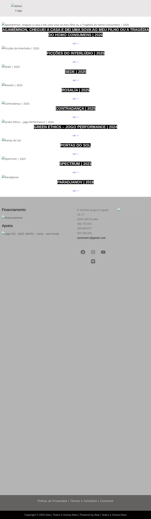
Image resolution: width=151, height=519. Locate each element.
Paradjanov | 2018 (75, 182)
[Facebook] (83, 252)
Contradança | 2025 (75, 108)
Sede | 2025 (75, 72)
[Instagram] (93, 252)
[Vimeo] (93, 261)
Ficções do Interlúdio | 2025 (75, 53)
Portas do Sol (75, 145)
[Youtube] (103, 252)
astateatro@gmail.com (91, 237)
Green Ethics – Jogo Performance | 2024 (75, 127)
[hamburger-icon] (136, 8)
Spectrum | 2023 (75, 164)
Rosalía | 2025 (75, 90)
